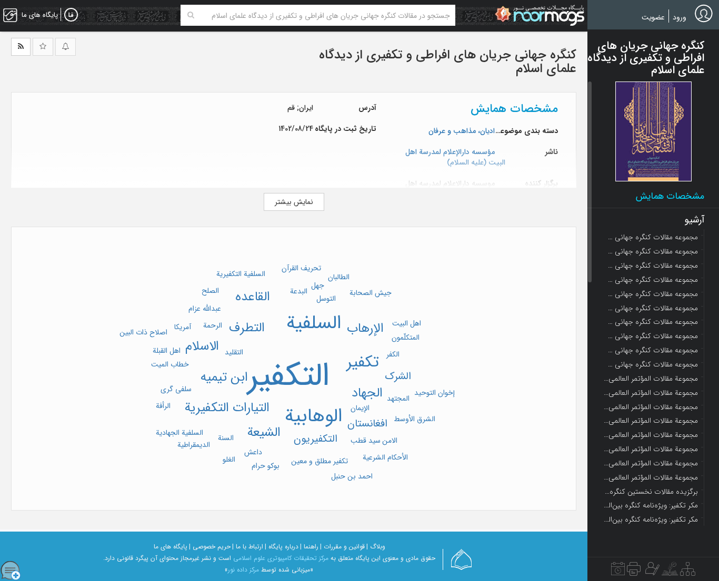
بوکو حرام (265, 466)
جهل (317, 285)
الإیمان (360, 408)
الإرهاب (365, 328)
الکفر (393, 354)
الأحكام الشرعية (385, 457)
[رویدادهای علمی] (618, 571)
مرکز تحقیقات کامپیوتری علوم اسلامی (280, 558)
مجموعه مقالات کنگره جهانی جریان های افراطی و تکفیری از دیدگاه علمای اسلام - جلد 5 (650, 294)
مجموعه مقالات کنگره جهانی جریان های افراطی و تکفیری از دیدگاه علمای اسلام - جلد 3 (650, 265)
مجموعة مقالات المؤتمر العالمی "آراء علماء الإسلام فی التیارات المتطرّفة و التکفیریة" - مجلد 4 (650, 420)
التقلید (234, 352)
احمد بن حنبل (352, 476)
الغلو (229, 459)
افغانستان (367, 424)
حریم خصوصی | (210, 547)
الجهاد (367, 393)
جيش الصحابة (370, 293)
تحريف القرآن (301, 268)
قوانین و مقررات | (342, 547)
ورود (679, 17)
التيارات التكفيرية (227, 407)
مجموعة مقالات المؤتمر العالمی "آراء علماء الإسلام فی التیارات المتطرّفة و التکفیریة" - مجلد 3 (650, 407)
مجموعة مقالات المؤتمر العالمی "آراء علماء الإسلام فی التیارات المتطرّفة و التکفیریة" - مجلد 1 (650, 378)
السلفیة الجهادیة (179, 433)
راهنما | (309, 547)
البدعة (298, 291)
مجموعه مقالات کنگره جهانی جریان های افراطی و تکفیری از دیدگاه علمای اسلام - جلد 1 (650, 237)
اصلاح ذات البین (143, 332)
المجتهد (398, 398)
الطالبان (338, 277)
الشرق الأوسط (414, 419)
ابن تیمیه (224, 377)
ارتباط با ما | (247, 547)
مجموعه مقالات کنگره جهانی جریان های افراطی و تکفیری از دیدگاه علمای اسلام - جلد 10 (650, 364)
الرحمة (212, 325)
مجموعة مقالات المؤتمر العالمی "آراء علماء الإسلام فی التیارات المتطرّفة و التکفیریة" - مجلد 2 (650, 393)
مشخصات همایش (670, 196)
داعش (253, 452)
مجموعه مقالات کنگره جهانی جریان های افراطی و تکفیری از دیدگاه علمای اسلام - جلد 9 (650, 350)
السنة (226, 438)
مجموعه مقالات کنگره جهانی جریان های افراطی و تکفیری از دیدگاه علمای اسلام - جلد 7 (650, 322)
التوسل (326, 298)
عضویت (653, 17)
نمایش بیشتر (294, 202)
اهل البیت (406, 323)
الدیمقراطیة (193, 445)
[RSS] (21, 47)
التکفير (288, 376)
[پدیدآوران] (651, 571)
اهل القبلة (167, 350)
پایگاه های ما (170, 547)
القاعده (252, 297)
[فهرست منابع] (687, 571)
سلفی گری (176, 389)
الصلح (210, 291)
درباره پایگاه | (281, 547)
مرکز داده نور (243, 570)
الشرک (398, 376)
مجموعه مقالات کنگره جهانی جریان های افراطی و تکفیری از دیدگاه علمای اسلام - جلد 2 (650, 251)
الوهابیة (313, 416)
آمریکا (182, 327)
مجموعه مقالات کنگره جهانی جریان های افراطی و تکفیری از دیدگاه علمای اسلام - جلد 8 (650, 336)
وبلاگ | (375, 547)
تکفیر (362, 362)
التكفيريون (315, 439)
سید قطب (366, 440)
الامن (389, 440)
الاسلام (202, 346)
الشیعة (264, 432)
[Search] (191, 15)
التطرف (247, 328)
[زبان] (71, 15)
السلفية (313, 323)
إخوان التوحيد (434, 393)
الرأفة (163, 406)
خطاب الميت (170, 364)
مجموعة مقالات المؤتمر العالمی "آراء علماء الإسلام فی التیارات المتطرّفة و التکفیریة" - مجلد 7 (650, 463)
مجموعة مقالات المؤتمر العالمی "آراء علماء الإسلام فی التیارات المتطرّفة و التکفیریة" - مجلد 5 (650, 435)
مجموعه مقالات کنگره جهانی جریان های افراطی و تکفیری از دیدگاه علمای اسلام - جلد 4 (650, 279)
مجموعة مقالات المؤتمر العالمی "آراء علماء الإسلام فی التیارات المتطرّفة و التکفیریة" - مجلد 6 (650, 449)
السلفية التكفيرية (240, 274)
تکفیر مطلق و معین (319, 461)
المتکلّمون (406, 337)
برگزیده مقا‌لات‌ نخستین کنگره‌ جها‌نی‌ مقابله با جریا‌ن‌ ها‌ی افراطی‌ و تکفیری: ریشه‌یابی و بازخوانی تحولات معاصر (650, 491)
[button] (653, 131)
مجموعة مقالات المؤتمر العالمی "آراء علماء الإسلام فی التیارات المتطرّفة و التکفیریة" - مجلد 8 (650, 477)
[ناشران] (634, 571)
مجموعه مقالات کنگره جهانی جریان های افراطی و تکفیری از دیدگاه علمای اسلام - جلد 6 (650, 308)
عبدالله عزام (204, 308)
